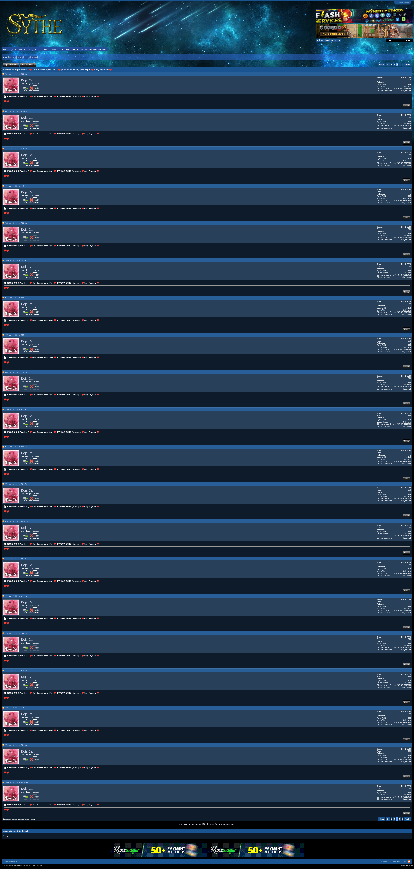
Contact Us (385, 861)
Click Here (407, 86)
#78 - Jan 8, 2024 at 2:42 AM (16, 708)
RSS (409, 861)
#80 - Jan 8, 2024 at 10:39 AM (16, 782)
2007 (12, 57)
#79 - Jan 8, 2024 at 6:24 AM (16, 745)
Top (404, 861)
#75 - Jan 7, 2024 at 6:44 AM (16, 596)
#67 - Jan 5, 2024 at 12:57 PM (16, 298)
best (19, 57)
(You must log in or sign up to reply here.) (19, 819)
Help (394, 861)
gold (26, 57)
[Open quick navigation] (410, 49)
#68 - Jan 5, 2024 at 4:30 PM (16, 335)
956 (409, 80)
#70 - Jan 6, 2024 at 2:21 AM (16, 409)
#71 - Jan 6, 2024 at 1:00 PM (16, 447)
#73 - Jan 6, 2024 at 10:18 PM (16, 521)
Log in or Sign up (402, 2)
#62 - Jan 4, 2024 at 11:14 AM (16, 111)
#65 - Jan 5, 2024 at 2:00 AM (16, 223)
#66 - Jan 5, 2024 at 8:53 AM (16, 260)
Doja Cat (27, 80)
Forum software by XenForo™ (23, 866)
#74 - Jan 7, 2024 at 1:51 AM (16, 559)
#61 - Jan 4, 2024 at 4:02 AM (16, 74)
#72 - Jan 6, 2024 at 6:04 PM (16, 484)
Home (399, 861)
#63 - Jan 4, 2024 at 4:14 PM (16, 149)
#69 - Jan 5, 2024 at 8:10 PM (16, 372)
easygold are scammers (190, 824)
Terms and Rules (406, 866)
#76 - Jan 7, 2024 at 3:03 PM (16, 633)
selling (34, 57)
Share (406, 105)
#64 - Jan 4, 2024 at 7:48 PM (16, 186)
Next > (407, 64)
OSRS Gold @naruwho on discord (219, 824)
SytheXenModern (10, 861)
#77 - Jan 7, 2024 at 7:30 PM (16, 670)
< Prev (381, 64)
